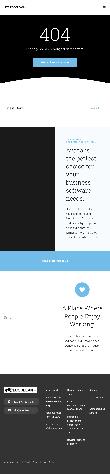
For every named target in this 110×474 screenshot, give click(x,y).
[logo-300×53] (15, 6)
